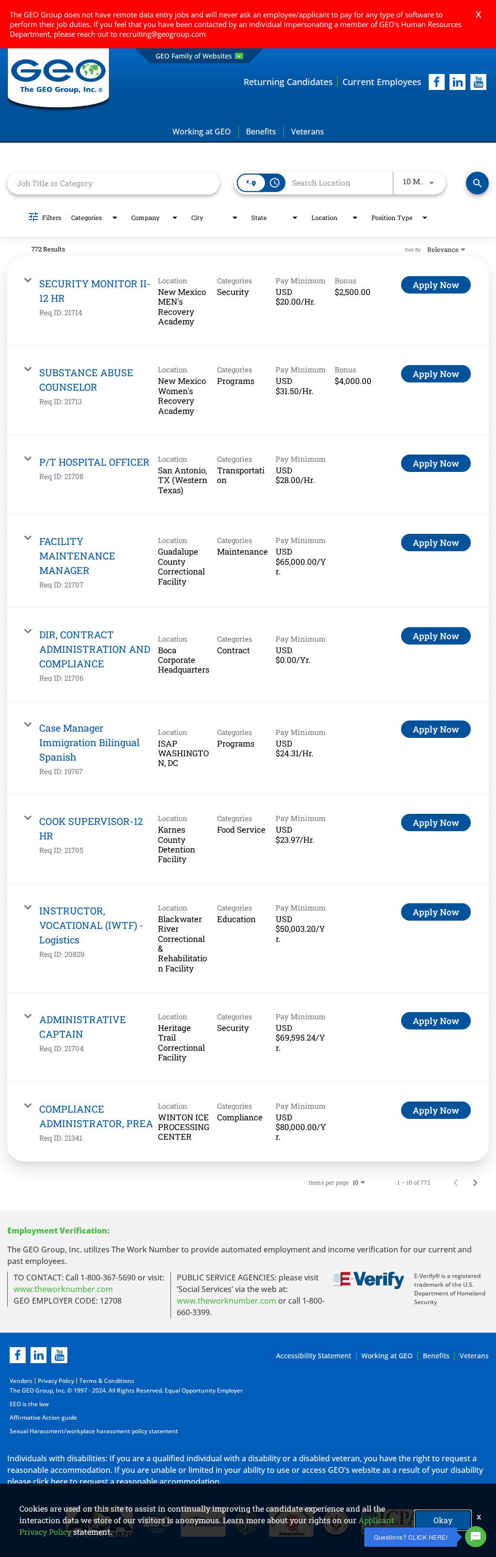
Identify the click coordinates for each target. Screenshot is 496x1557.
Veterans (307, 131)
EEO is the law (29, 1404)
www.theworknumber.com (63, 1289)
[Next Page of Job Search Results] (475, 1182)
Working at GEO (201, 131)
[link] (248, 301)
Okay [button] (443, 1520)
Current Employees (381, 82)
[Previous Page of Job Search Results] (455, 1182)
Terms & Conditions (106, 1381)
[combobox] (113, 183)
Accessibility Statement (313, 1355)
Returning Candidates (288, 82)
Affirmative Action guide (43, 1417)
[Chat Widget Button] (475, 1536)
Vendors (21, 1381)
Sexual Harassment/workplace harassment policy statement (94, 1431)
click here (50, 1481)
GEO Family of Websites (193, 55)
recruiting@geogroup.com (162, 34)
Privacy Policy (56, 1381)
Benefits (261, 131)
